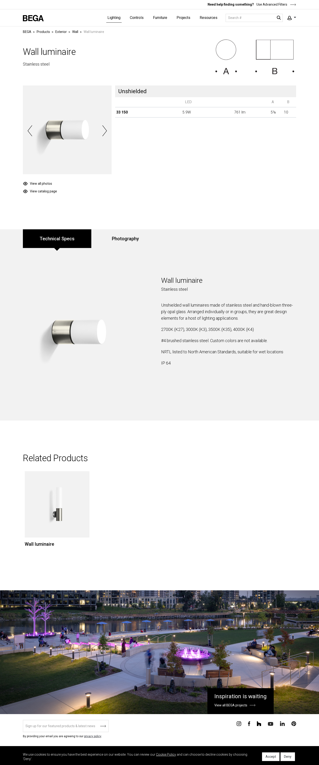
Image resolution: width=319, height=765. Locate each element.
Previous (30, 130)
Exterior (61, 32)
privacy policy (92, 736)
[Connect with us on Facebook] (249, 723)
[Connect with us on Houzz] (259, 723)
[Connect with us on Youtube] (270, 723)
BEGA (27, 32)
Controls (137, 17)
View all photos (41, 183)
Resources (208, 17)
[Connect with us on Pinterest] (293, 723)
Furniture (160, 17)
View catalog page (43, 191)
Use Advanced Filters (271, 4)
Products (43, 32)
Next (104, 130)
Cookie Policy (166, 754)
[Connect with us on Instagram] (239, 723)
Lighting (114, 17)
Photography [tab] (125, 238)
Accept (271, 756)
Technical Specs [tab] (57, 238)
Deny (287, 756)
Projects (183, 17)
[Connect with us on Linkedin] (282, 723)
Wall (75, 32)
